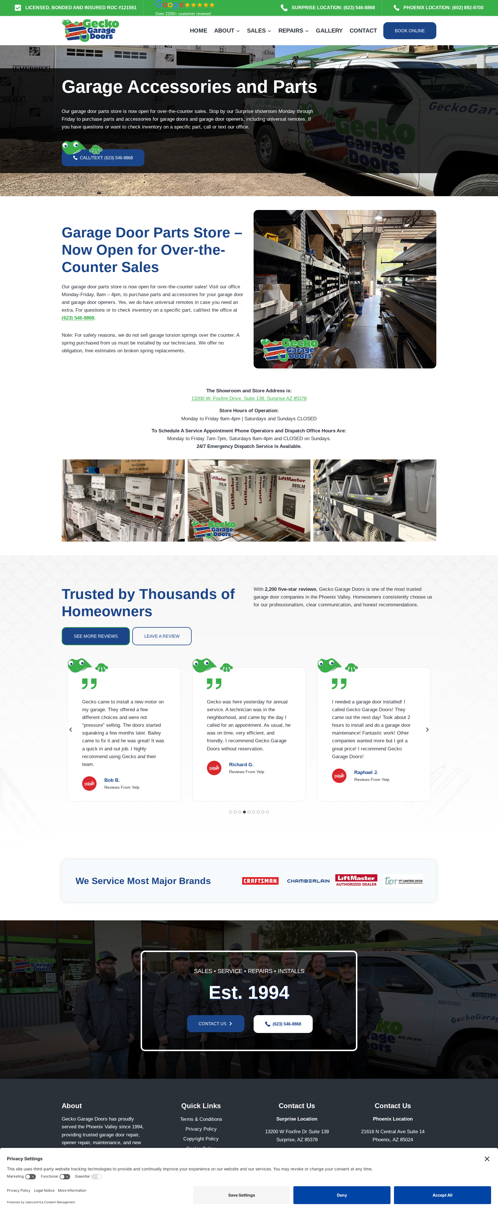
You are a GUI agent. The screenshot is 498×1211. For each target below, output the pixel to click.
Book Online (410, 30)
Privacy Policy (201, 1129)
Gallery (329, 30)
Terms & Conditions (201, 1119)
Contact (363, 30)
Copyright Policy (201, 1139)
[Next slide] (427, 730)
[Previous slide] (71, 730)
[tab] (230, 812)
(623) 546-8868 (78, 318)
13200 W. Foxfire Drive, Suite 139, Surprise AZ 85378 (249, 398)
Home (198, 30)
